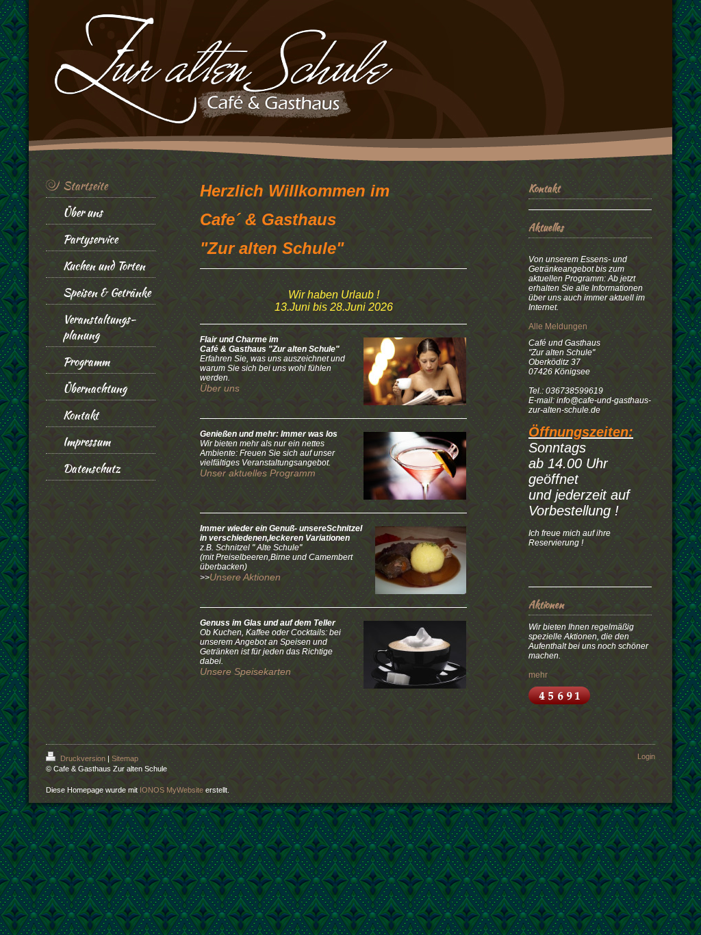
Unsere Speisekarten (245, 671)
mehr (538, 675)
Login (646, 756)
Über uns (220, 388)
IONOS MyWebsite (171, 790)
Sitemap (125, 758)
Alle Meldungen (557, 326)
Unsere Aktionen (245, 577)
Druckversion (82, 758)
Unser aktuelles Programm (258, 472)
